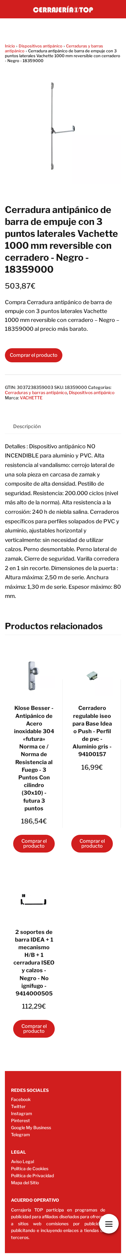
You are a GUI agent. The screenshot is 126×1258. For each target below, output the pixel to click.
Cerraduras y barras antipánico (36, 392)
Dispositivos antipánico (40, 45)
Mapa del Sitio (25, 1182)
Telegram (20, 1134)
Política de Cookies (29, 1168)
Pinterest (20, 1120)
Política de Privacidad (32, 1175)
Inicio (10, 45)
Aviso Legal (22, 1161)
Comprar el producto (33, 355)
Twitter (18, 1106)
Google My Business (31, 1127)
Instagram (21, 1113)
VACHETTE (31, 397)
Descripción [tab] (27, 426)
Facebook (21, 1099)
